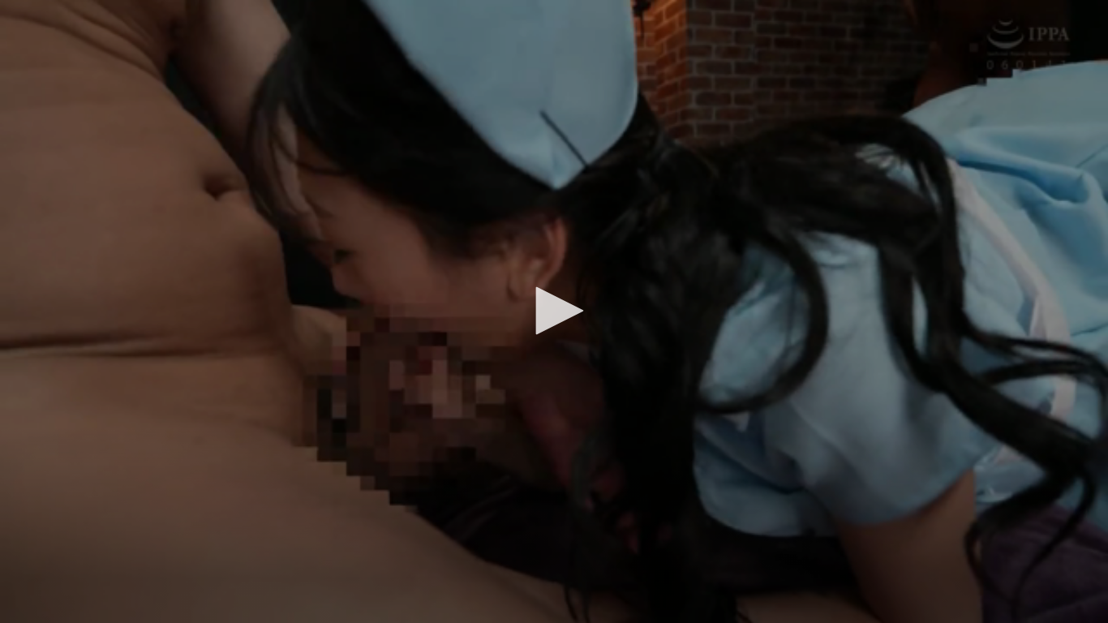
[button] (554, 310)
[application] (554, 311)
